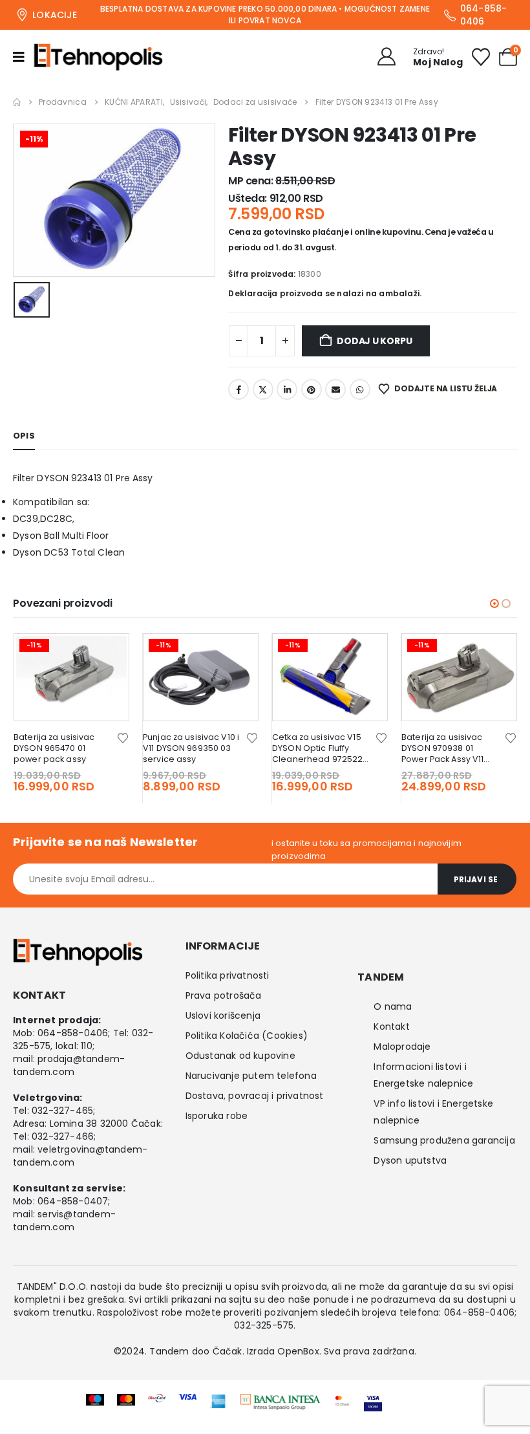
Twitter (263, 389)
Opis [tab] (24, 435)
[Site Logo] (98, 57)
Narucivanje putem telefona (251, 1075)
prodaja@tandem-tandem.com (69, 1065)
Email (335, 389)
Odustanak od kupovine (240, 1055)
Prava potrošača (224, 995)
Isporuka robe (217, 1115)
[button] (494, 603)
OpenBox (298, 1351)
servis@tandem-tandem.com (64, 1220)
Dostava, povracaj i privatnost (255, 1095)
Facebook (238, 389)
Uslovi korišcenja (223, 1015)
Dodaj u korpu (374, 340)
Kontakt (391, 1026)
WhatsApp (360, 389)
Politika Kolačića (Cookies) (247, 1035)
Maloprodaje (402, 1046)
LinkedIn (287, 389)
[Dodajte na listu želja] (122, 737)
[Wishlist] (481, 57)
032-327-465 (62, 1110)
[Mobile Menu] (23, 56)
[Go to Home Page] (17, 102)
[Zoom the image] (280, 1402)
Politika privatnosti (228, 975)
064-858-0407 (72, 1201)
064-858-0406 (72, 1033)
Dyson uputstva (410, 1160)
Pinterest (311, 389)
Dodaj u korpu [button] (107, 655)
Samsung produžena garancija (444, 1140)
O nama (393, 1006)
